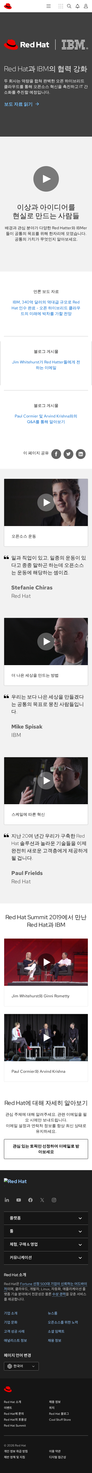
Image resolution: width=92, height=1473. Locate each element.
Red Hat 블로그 (59, 1414)
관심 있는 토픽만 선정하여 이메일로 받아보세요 (46, 1149)
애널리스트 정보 (15, 1340)
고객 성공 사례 (14, 1331)
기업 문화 (10, 1322)
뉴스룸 (52, 1313)
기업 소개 (10, 1313)
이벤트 (8, 1408)
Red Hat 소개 (12, 1402)
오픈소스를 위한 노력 (63, 1322)
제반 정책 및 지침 (14, 1457)
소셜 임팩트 (56, 1331)
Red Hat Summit (15, 1426)
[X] (42, 1201)
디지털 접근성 (57, 1457)
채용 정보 (54, 1340)
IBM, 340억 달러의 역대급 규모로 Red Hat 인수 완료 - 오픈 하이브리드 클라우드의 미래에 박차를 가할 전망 (46, 308)
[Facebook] (30, 1201)
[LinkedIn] (7, 1201)
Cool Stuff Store (60, 1420)
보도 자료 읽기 (18, 104)
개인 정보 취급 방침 (16, 1451)
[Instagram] (54, 1201)
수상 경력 (59, 1294)
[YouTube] (19, 1201)
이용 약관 (55, 1451)
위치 (51, 1408)
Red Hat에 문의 (14, 1414)
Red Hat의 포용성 (15, 1420)
